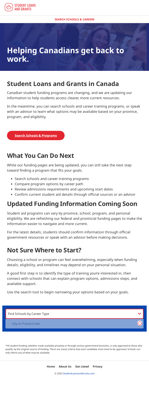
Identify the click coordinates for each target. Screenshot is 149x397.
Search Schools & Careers (74, 19)
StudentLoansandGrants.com (78, 373)
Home (51, 366)
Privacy (97, 366)
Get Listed (82, 366)
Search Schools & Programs (36, 135)
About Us (65, 366)
